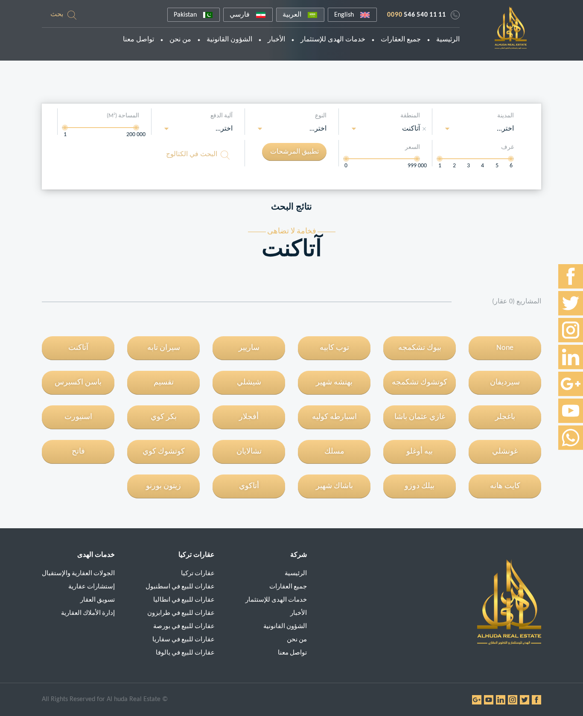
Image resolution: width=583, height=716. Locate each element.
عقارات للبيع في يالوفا (185, 653)
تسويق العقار (97, 600)
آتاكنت (411, 128)
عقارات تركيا (198, 573)
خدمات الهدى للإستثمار (332, 39)
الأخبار (276, 39)
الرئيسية (448, 39)
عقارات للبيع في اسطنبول (180, 587)
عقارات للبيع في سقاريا (183, 640)
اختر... (505, 128)
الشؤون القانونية (229, 39)
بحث (56, 14)
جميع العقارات (401, 39)
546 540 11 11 (416, 15)
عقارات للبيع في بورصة (184, 626)
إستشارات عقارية (91, 587)
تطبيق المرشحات (294, 151)
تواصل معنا (138, 39)
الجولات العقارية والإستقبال (78, 573)
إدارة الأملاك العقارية (88, 613)
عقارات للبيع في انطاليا (184, 600)
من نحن (180, 39)
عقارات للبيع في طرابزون (181, 613)
